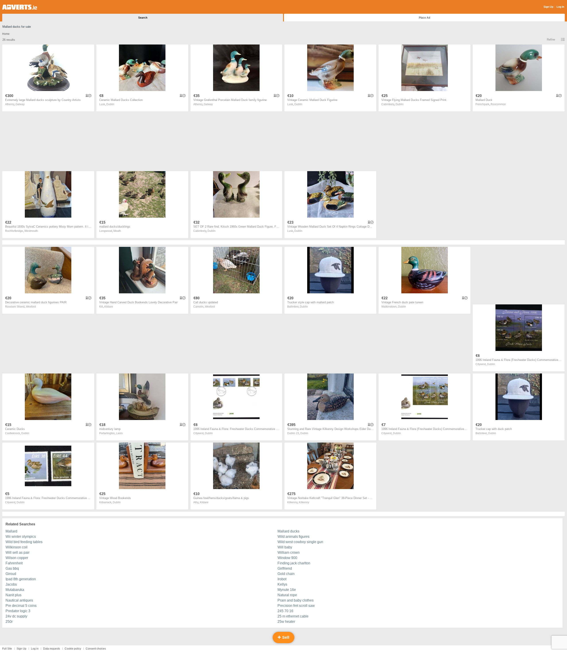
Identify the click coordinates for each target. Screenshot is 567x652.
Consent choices (96, 648)
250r (9, 621)
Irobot (282, 579)
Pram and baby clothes (296, 600)
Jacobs (11, 584)
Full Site (7, 648)
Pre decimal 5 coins (21, 606)
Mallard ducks (288, 531)
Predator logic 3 (18, 611)
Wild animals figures (293, 536)
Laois (119, 433)
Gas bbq (12, 568)
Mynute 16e (287, 590)
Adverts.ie (19, 7)
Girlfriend (285, 568)
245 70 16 (285, 611)
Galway (20, 104)
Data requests (51, 648)
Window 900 (287, 558)
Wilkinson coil (16, 547)
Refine (551, 39)
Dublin (110, 104)
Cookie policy (73, 648)
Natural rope (287, 595)
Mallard (11, 531)
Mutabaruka (15, 590)
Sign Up (548, 6)
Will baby (285, 547)
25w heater (286, 621)
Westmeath (31, 230)
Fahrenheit (14, 563)
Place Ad (424, 17)
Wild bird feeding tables (24, 542)
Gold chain (286, 574)
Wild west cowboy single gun (300, 542)
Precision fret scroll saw (296, 606)
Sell (285, 637)
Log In (560, 6)
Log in (35, 648)
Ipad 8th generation (21, 579)
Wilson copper (17, 558)
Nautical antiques (19, 600)
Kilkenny (304, 502)
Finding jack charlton (294, 563)
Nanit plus (13, 595)
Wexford (31, 306)
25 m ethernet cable (293, 616)
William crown (289, 552)
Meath (117, 230)
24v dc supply (16, 616)
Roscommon (498, 104)
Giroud (11, 574)
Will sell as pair (17, 552)
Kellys (282, 584)
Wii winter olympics (21, 536)
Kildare (108, 306)
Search (142, 17)
